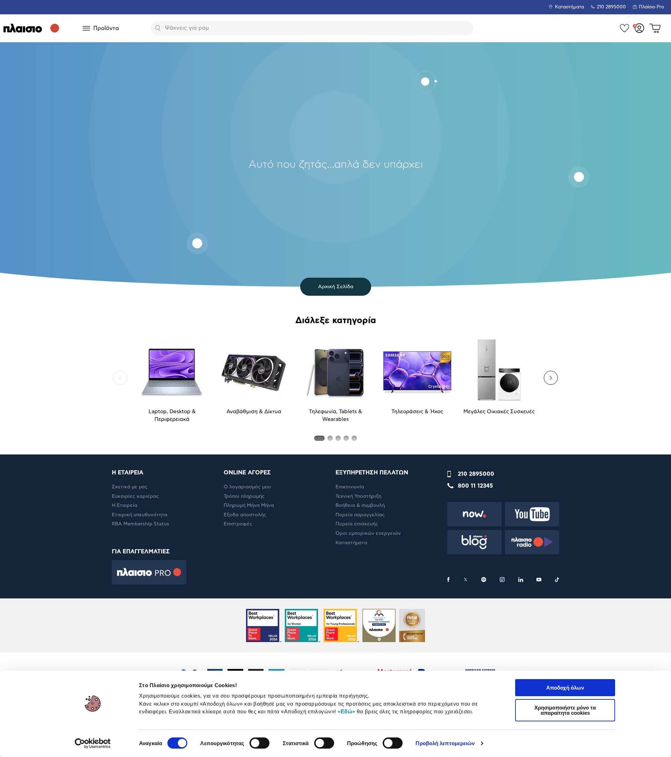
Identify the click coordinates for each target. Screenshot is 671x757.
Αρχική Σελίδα (335, 286)
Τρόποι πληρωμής (244, 496)
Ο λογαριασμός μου (247, 487)
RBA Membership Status (140, 524)
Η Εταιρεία (124, 505)
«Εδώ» (346, 711)
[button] (120, 378)
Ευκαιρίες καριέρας (135, 496)
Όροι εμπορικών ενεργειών (368, 533)
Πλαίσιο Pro (651, 7)
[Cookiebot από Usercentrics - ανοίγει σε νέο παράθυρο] (92, 743)
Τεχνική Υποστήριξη (358, 496)
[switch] (259, 743)
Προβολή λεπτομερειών (445, 743)
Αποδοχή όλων (565, 688)
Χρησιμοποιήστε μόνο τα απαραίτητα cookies (565, 710)
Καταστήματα (569, 7)
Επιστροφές (238, 524)
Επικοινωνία (350, 487)
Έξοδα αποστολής (245, 514)
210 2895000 (476, 474)
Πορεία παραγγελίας (360, 514)
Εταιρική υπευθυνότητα (139, 514)
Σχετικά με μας (129, 487)
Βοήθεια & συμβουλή (360, 505)
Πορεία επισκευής (357, 524)
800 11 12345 (475, 486)
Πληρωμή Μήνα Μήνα (249, 505)
